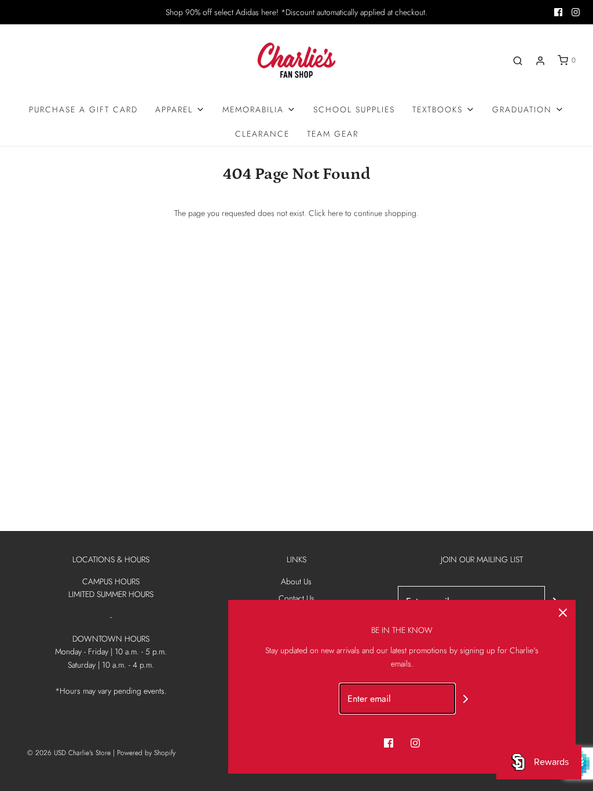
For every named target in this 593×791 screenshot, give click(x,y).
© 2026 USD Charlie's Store (69, 753)
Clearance (262, 134)
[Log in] (540, 61)
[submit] (465, 698)
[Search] (518, 61)
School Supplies (354, 109)
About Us (296, 581)
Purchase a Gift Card (83, 109)
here (335, 213)
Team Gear (332, 134)
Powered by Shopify (146, 753)
